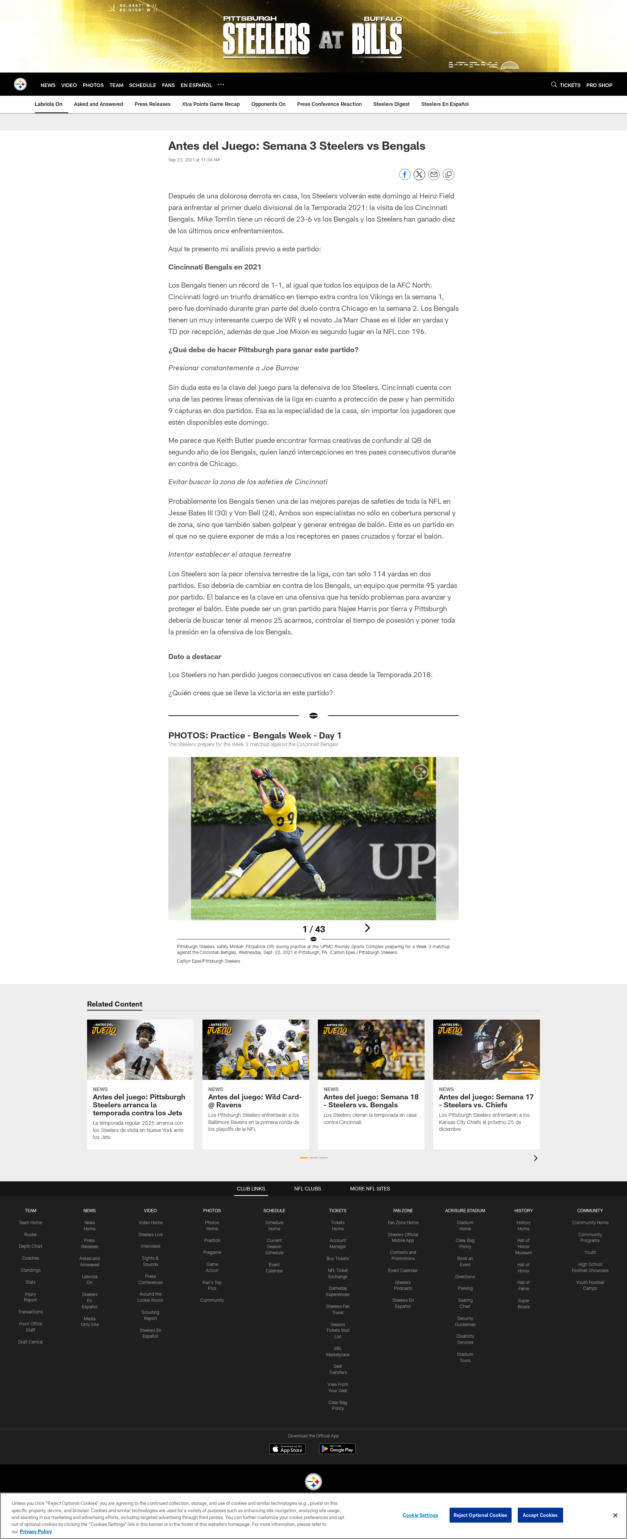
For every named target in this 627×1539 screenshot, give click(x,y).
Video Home (151, 1222)
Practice (212, 1240)
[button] (304, 1157)
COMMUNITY (590, 1210)
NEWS (89, 1210)
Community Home (590, 1222)
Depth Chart (30, 1245)
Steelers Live (150, 1234)
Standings (31, 1269)
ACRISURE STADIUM (465, 1210)
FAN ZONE (403, 1210)
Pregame (212, 1252)
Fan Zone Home (403, 1222)
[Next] (367, 927)
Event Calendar (403, 1270)
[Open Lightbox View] (313, 864)
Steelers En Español (90, 1300)
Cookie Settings (420, 1515)
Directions (465, 1276)
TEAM (30, 1210)
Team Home (30, 1222)
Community (212, 1300)
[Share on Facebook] (405, 178)
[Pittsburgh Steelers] (313, 1482)
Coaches (30, 1257)
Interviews (150, 1245)
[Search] (554, 84)
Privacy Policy (36, 1531)
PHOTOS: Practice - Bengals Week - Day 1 (255, 735)
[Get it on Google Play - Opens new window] (337, 1452)
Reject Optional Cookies (481, 1515)
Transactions (30, 1311)
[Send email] (434, 178)
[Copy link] (448, 175)
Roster (30, 1234)
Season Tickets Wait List (338, 1330)
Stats (30, 1281)
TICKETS (338, 1210)
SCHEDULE (274, 1210)
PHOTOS (212, 1210)
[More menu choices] (221, 84)
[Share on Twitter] (419, 178)
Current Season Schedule (274, 1246)
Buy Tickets (338, 1258)
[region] (313, 1516)
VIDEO (150, 1210)
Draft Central (30, 1341)
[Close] (615, 1515)
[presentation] (537, 1159)
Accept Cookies (540, 1515)
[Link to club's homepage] (20, 84)
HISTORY (524, 1210)
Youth (590, 1252)
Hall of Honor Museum (523, 1246)
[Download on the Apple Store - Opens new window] (287, 1450)
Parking (465, 1288)
